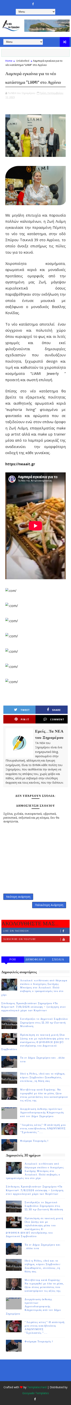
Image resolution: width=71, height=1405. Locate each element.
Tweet (25, 710)
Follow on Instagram (19, 947)
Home (8, 60)
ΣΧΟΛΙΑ (58, 959)
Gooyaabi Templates (35, 1393)
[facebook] (33, 4)
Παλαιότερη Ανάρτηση (49, 905)
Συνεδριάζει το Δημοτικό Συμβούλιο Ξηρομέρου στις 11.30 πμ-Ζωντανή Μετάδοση (44, 1022)
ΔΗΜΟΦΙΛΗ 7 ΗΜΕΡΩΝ (35, 960)
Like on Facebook (16, 930)
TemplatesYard (37, 1387)
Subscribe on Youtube (19, 939)
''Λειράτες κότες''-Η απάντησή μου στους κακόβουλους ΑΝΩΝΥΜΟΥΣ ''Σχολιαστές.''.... (43, 1128)
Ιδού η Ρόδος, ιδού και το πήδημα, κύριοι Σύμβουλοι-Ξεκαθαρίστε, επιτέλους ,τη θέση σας (42, 1077)
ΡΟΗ (12, 959)
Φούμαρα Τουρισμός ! (34, 1140)
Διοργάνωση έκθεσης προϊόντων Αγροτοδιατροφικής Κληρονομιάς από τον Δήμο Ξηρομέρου (42, 1112)
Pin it (25, 719)
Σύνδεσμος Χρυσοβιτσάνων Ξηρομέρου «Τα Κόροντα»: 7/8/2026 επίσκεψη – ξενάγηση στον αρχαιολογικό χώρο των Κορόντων (33, 1007)
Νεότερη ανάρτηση (18, 896)
